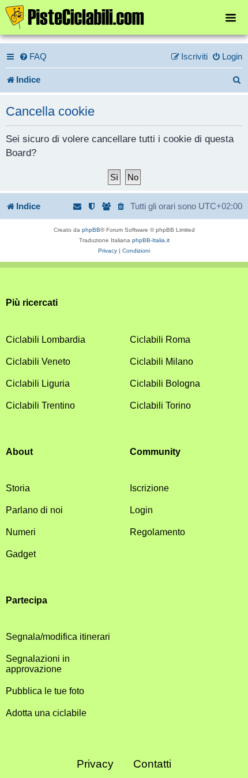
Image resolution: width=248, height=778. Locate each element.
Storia (18, 488)
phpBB (91, 230)
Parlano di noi (34, 510)
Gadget (21, 554)
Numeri (21, 532)
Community (155, 452)
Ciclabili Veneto (38, 361)
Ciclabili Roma (160, 339)
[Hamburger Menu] (230, 17)
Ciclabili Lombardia (45, 339)
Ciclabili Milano (161, 361)
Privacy (95, 764)
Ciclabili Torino (160, 405)
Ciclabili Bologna (165, 383)
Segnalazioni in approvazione (38, 664)
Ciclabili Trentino (40, 405)
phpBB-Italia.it (151, 240)
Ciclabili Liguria (38, 383)
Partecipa (26, 600)
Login (141, 510)
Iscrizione (149, 488)
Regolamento (157, 532)
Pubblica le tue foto (45, 691)
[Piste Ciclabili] (124, 16)
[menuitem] (33, 56)
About (19, 452)
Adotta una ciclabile (46, 713)
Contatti (152, 764)
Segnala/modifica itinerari (58, 637)
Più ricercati (32, 303)
